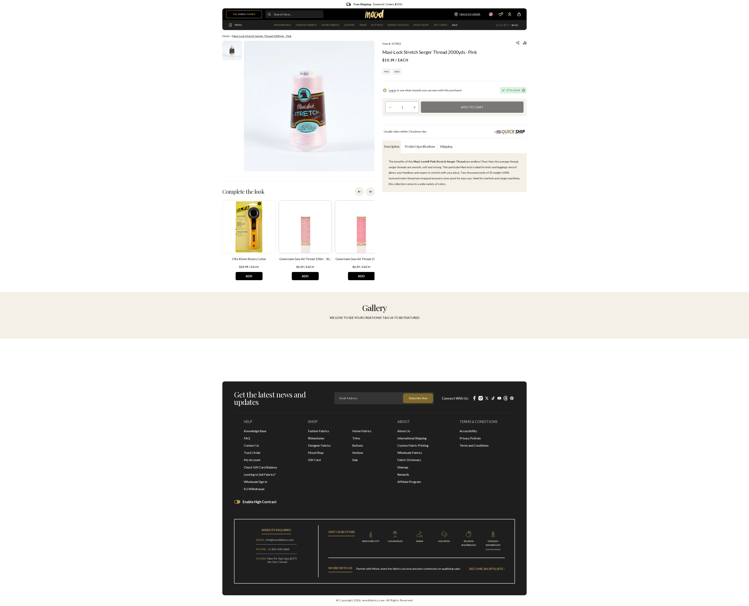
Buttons (357, 445)
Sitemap (402, 467)
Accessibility (468, 431)
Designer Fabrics (319, 445)
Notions (357, 452)
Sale (355, 460)
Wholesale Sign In (255, 481)
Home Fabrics (361, 431)
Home (226, 36)
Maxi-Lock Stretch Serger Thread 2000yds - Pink (261, 36)
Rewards (403, 474)
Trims (356, 438)
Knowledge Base (255, 431)
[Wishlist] (500, 14)
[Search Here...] (269, 14)
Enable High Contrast (260, 502)
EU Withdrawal (254, 489)
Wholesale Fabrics (409, 452)
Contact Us (251, 445)
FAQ (247, 438)
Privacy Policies (470, 438)
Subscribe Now (418, 398)
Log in (392, 90)
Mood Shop (316, 452)
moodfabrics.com (373, 600)
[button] (306, 25)
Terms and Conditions (474, 445)
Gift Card (314, 460)
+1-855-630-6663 (278, 549)
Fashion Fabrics (318, 431)
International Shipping (412, 438)
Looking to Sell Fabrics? (260, 474)
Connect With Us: (455, 398)
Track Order (252, 452)
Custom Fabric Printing (413, 445)
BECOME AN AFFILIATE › (487, 568)
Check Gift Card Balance (260, 467)
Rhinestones (316, 438)
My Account (252, 460)
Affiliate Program (409, 481)
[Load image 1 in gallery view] (232, 50)
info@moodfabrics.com (280, 539)
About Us (403, 431)
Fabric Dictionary (409, 460)
